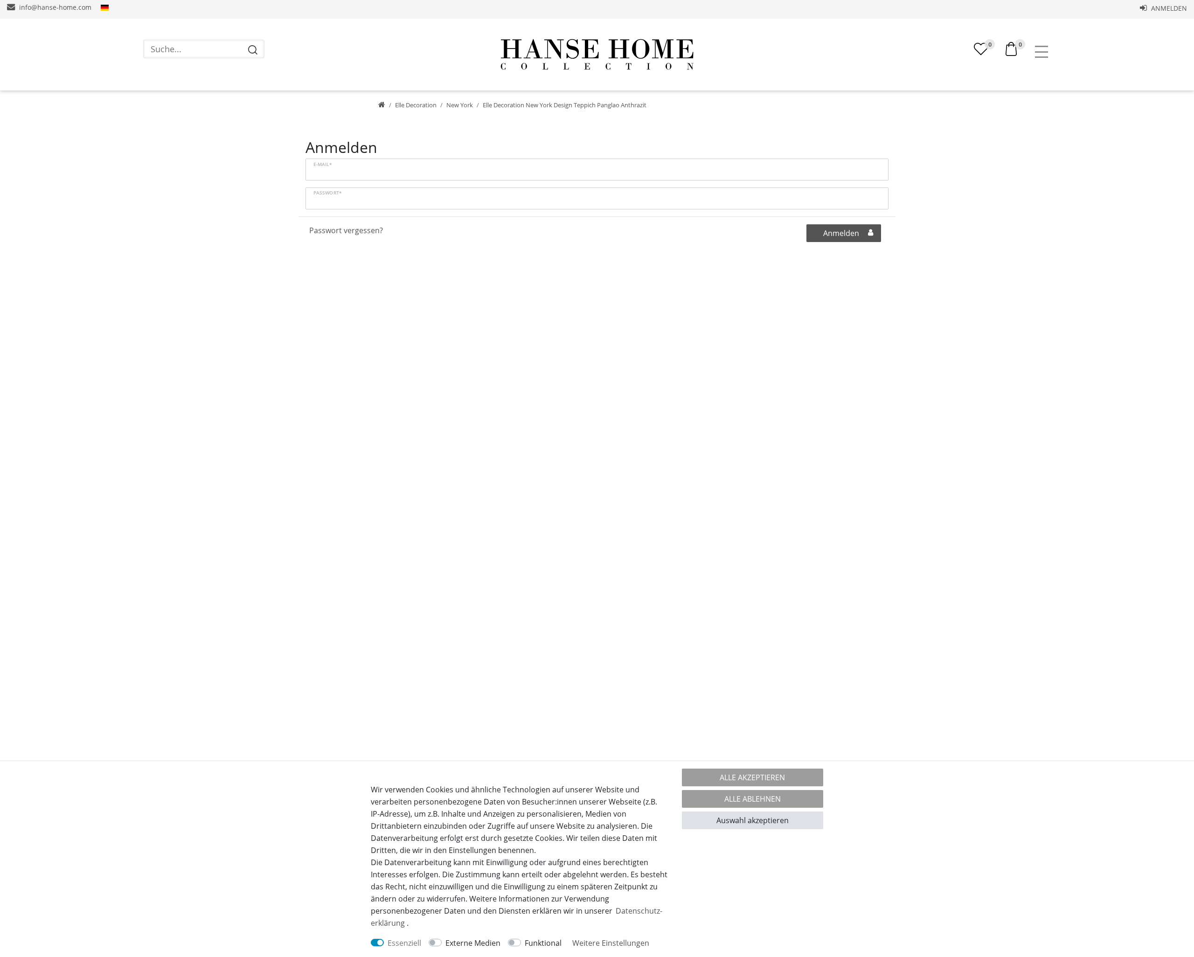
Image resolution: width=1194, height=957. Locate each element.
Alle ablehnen (752, 799)
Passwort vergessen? (346, 230)
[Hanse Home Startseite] (597, 54)
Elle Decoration (416, 105)
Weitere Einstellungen (610, 943)
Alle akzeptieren (752, 777)
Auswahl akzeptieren (752, 820)
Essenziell (404, 943)
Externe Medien (472, 943)
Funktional (543, 943)
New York (459, 105)
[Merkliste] (981, 49)
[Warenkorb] (1011, 48)
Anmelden (1168, 8)
